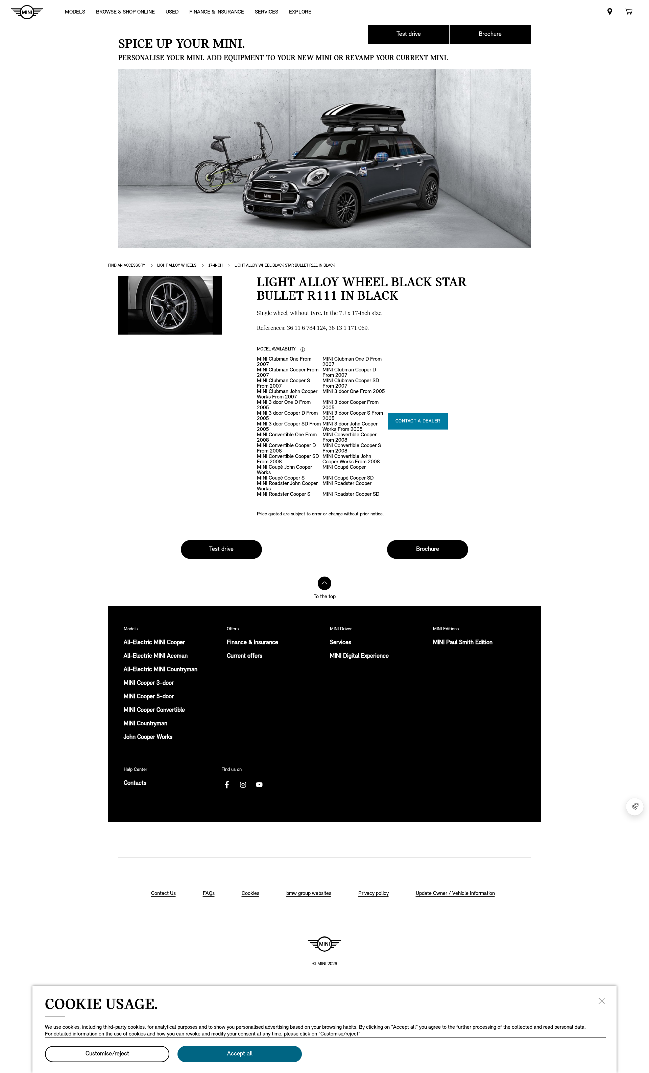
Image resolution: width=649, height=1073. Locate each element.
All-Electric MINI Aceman (156, 656)
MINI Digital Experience (359, 656)
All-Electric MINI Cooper (154, 643)
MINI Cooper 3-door (149, 683)
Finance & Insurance (252, 643)
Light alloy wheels (176, 266)
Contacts (135, 783)
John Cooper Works (148, 737)
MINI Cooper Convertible (154, 710)
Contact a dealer (417, 421)
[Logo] (324, 944)
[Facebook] (226, 784)
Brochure (490, 34)
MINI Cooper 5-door (149, 697)
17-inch (215, 266)
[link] (609, 12)
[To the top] (324, 583)
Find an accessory (126, 266)
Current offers (244, 656)
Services (340, 643)
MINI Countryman (145, 724)
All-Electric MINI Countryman (160, 670)
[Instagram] (243, 784)
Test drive (408, 34)
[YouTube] (259, 784)
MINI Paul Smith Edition (462, 643)
